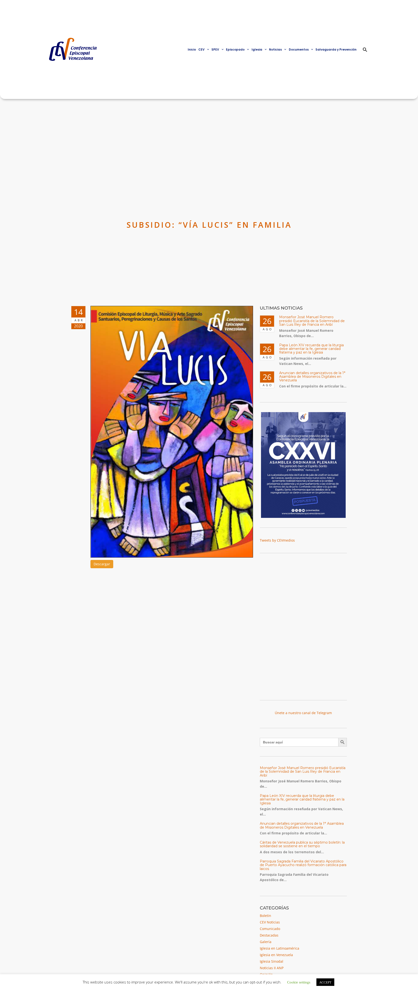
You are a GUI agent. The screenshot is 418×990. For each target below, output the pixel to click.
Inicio (192, 49)
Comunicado (270, 928)
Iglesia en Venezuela (276, 954)
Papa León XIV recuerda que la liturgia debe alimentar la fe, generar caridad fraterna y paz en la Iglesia (311, 349)
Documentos (299, 49)
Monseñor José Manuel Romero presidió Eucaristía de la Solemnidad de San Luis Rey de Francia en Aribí (312, 321)
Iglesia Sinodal (271, 961)
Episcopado (235, 49)
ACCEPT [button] (325, 982)
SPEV (215, 49)
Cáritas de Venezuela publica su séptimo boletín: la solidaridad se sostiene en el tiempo (302, 844)
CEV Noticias (270, 922)
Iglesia (257, 49)
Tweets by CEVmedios (277, 540)
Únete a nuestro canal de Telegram (303, 712)
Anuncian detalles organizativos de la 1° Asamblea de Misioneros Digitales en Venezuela (312, 377)
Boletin (265, 915)
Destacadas (269, 935)
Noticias (275, 49)
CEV (201, 49)
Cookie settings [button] (298, 982)
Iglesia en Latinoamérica (279, 948)
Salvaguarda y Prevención (336, 49)
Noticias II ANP (272, 968)
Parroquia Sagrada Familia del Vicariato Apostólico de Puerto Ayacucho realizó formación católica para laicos (303, 865)
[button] (365, 49)
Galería (265, 941)
